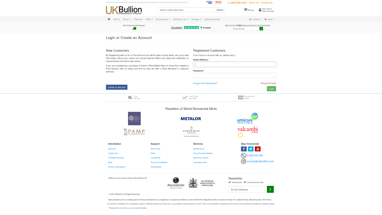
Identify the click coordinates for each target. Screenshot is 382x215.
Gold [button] (116, 19)
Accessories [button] (162, 19)
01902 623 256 (255, 155)
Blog (110, 162)
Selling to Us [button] (180, 19)
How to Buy (155, 148)
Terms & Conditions (159, 162)
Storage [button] (195, 19)
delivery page (128, 208)
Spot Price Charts (200, 157)
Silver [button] (126, 19)
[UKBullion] (125, 5)
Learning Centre (200, 162)
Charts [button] (256, 19)
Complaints (155, 157)
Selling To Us (198, 148)
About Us (254, 2)
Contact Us (267, 2)
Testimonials (156, 166)
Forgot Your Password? (205, 83)
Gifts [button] (148, 19)
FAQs (153, 153)
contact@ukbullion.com (260, 161)
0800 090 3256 (238, 2)
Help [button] (270, 19)
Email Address (200, 59)
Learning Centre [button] (212, 19)
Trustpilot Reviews (116, 157)
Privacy (111, 166)
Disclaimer (120, 166)
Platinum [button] (138, 19)
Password (198, 70)
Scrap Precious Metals (202, 153)
